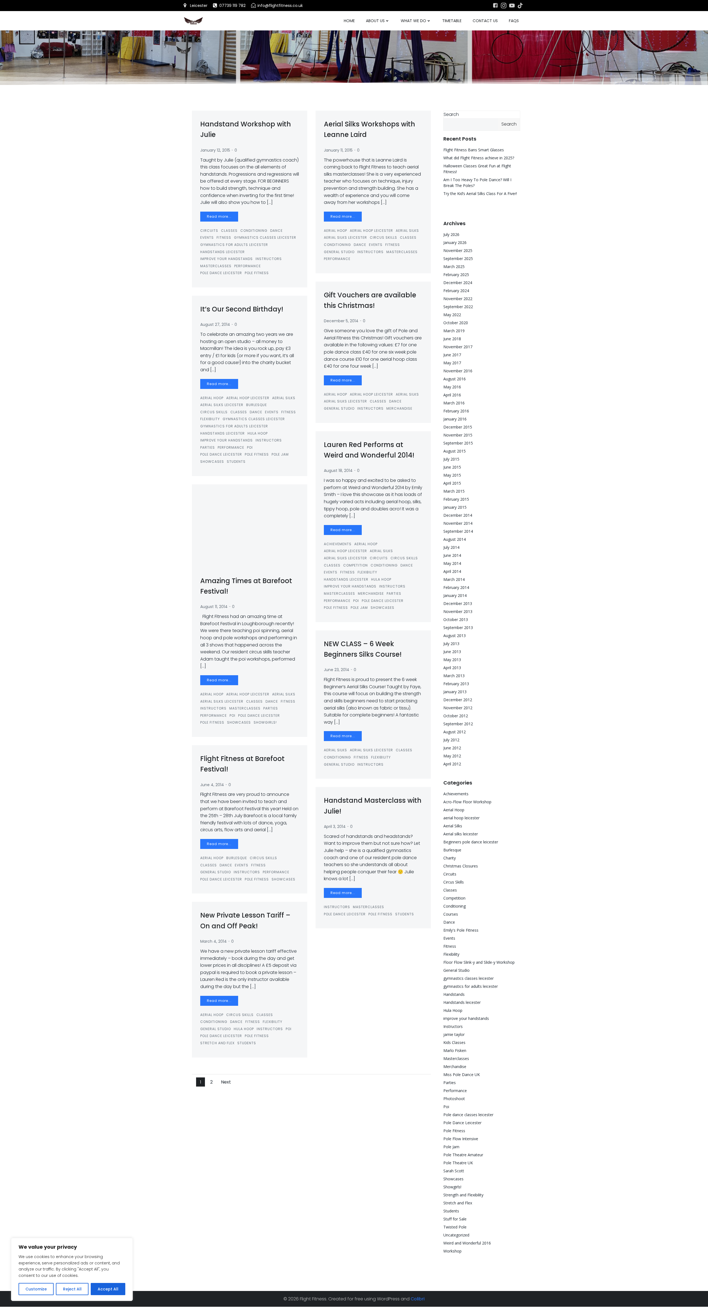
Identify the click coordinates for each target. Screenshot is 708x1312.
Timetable (452, 21)
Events (207, 237)
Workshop (452, 1251)
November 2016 (457, 370)
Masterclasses (215, 266)
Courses (450, 914)
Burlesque (256, 404)
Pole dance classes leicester (468, 1114)
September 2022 (458, 306)
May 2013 (452, 659)
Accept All (108, 1289)
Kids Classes (454, 1042)
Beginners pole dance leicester (470, 842)
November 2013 (457, 611)
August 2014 (454, 539)
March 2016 (454, 403)
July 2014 (451, 547)
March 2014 (454, 579)
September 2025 (458, 258)
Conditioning (253, 230)
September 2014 (458, 531)
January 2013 (455, 691)
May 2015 (452, 475)
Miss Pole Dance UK (461, 1074)
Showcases (212, 461)
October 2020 (455, 322)
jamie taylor (454, 1034)
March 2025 (454, 266)
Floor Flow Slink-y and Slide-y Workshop (479, 962)
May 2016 (452, 386)
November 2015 (457, 435)
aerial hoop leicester (371, 230)
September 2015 (458, 443)
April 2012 (452, 764)
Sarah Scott (453, 1170)
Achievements (338, 544)
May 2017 (452, 362)
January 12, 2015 (215, 150)
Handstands (454, 994)
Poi (250, 447)
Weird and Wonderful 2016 (467, 1243)
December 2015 (457, 427)
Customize (36, 1289)
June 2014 (452, 555)
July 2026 (451, 234)
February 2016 (456, 411)
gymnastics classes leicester (265, 237)
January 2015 (455, 507)
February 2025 (456, 274)
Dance (276, 230)
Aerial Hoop (335, 230)
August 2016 (454, 378)
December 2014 (457, 515)
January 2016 (455, 419)
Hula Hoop (258, 433)
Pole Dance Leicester (221, 273)
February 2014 (456, 587)
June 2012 (452, 747)
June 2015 (452, 467)
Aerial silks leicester (345, 237)
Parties (207, 447)
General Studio (339, 252)
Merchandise (399, 408)
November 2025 (457, 250)
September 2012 (458, 723)
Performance (247, 266)
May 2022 (452, 314)
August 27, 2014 (215, 324)
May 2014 (452, 563)
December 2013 (457, 603)
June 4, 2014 (212, 785)
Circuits (209, 230)
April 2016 (452, 395)
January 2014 (455, 595)
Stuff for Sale (455, 1219)
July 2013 (451, 643)
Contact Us (485, 21)
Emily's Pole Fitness (460, 930)
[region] (72, 1269)
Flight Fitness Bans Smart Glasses (473, 149)
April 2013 (452, 667)
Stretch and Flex (217, 1043)
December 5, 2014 (341, 321)
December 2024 (457, 282)
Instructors (269, 258)
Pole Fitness (257, 273)
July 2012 (451, 739)
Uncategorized (456, 1235)
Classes (229, 230)
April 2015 (452, 483)
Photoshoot (454, 1098)
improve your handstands (226, 258)
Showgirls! (265, 722)
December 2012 (457, 699)
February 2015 (456, 499)
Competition (355, 565)
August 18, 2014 (338, 470)
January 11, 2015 (338, 150)
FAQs (514, 21)
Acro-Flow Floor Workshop (467, 801)
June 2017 (452, 354)
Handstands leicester (222, 252)
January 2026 (455, 242)
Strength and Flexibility (463, 1194)
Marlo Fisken (454, 1050)
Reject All (72, 1289)
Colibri (418, 1299)
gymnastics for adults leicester (234, 244)
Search (451, 114)
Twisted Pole (455, 1227)
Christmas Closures (460, 866)
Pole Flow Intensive (460, 1138)
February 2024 (456, 290)
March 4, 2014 (213, 941)
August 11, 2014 (214, 606)
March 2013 (454, 675)
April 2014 (452, 571)
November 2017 (457, 346)
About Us (375, 21)
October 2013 (455, 619)
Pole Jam (280, 454)
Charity (449, 858)
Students (236, 461)
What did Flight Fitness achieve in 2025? (478, 157)
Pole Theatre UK (458, 1162)
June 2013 (452, 651)
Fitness (224, 237)
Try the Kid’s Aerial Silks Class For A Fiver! (480, 193)
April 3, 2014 (335, 826)
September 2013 (458, 627)
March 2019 (454, 330)
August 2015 (454, 451)
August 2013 (454, 635)
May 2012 (452, 755)
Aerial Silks (407, 230)
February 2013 (456, 683)
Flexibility (210, 419)
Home (349, 21)
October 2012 (455, 715)
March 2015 (454, 491)
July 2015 (451, 459)
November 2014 (457, 523)
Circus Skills (383, 237)
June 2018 (452, 338)
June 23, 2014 (336, 669)
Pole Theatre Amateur (463, 1154)
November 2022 (457, 298)
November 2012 (457, 707)
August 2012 (454, 731)
